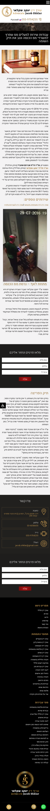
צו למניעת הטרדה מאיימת (38, 738)
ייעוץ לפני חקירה (41, 670)
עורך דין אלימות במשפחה (38, 649)
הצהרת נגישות (43, 627)
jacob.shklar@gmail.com (26, 545)
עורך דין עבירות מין (41, 666)
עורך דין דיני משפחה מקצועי (36, 204)
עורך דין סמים (43, 652)
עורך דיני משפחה (41, 645)
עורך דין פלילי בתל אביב (39, 714)
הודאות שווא (43, 687)
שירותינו (45, 620)
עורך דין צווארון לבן (40, 642)
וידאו (46, 617)
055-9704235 (30, 20)
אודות (46, 613)
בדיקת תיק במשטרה (40, 728)
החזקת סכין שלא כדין (40, 745)
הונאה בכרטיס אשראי (40, 759)
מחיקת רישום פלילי (40, 663)
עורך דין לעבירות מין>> (13, 204)
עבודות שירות (43, 710)
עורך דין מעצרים (42, 638)
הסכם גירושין (43, 680)
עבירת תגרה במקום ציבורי (38, 748)
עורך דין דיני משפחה (40, 656)
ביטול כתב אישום (41, 673)
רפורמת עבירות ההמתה (39, 735)
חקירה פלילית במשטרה (39, 659)
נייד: (36, 532)
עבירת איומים (43, 717)
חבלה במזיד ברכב (41, 755)
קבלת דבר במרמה (41, 762)
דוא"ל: (35, 542)
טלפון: (35, 522)
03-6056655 (32, 525)
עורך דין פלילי (43, 610)
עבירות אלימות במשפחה (39, 707)
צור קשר (45, 624)
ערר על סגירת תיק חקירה (39, 694)
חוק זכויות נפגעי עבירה (39, 752)
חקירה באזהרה (42, 677)
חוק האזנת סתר (42, 741)
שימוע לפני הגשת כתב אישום (37, 724)
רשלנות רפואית (42, 731)
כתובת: (35, 510)
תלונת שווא (44, 690)
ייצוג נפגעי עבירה (41, 721)
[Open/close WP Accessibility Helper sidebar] (3, 405)
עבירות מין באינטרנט (40, 683)
